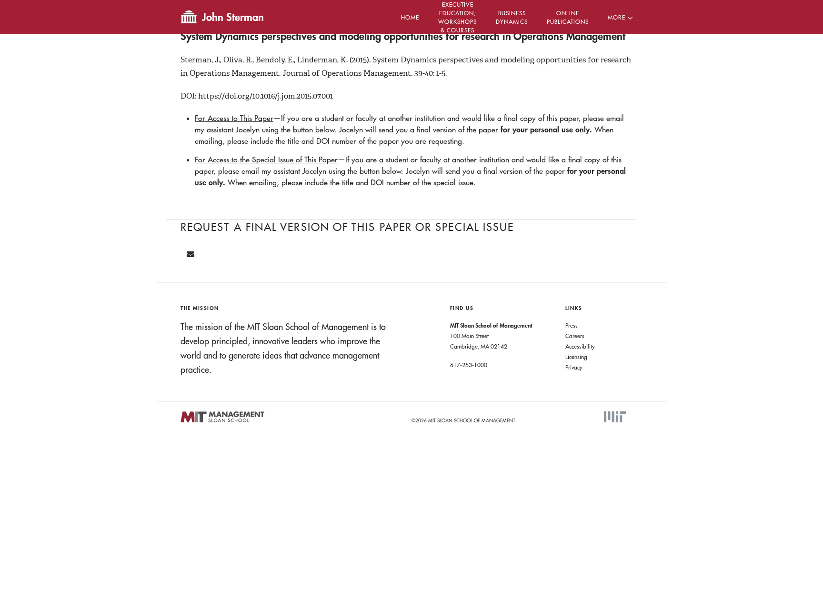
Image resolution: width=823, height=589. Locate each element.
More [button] (616, 17)
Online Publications (568, 17)
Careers (574, 335)
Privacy (573, 367)
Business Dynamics (512, 17)
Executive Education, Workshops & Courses (457, 17)
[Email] (191, 254)
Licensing (576, 356)
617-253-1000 (468, 365)
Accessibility (580, 346)
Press (571, 325)
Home (410, 17)
